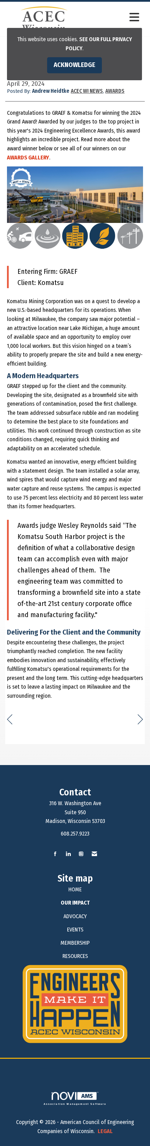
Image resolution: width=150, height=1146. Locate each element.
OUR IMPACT (75, 902)
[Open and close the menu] (113, 17)
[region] (140, 719)
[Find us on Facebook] (55, 854)
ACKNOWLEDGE (74, 65)
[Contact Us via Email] (94, 854)
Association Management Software (75, 1103)
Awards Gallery (28, 157)
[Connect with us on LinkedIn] (68, 854)
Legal (105, 1131)
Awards (115, 91)
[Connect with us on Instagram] (81, 854)
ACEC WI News (87, 91)
